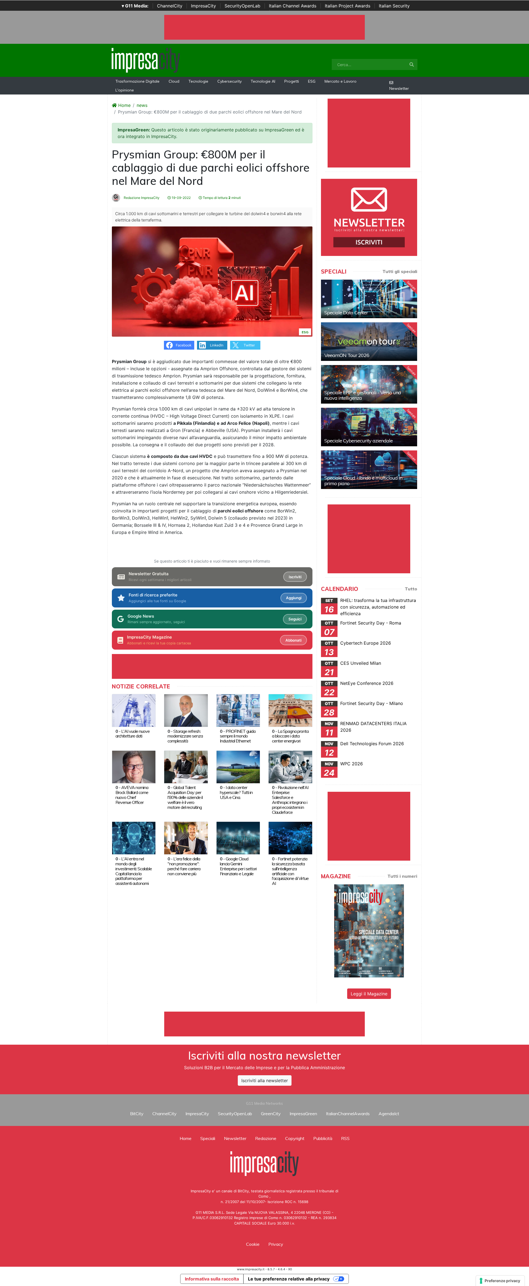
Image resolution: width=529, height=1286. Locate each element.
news (142, 105)
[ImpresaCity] (146, 60)
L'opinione (124, 90)
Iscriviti (295, 577)
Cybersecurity (229, 81)
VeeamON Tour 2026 (346, 355)
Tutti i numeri (402, 876)
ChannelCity (169, 6)
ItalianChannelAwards (348, 1113)
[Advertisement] (264, 1024)
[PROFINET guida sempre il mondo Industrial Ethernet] (238, 710)
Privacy (275, 1244)
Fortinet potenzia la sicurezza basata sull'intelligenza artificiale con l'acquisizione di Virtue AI (290, 871)
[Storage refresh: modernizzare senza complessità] (185, 710)
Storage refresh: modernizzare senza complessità (185, 736)
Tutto (411, 588)
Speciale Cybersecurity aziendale (358, 440)
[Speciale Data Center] (369, 299)
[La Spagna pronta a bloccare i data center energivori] (290, 710)
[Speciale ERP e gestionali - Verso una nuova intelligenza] (369, 384)
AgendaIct (389, 1113)
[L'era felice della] (185, 838)
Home (124, 105)
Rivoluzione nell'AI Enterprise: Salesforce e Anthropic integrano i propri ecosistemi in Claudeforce (290, 800)
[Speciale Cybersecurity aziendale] (369, 427)
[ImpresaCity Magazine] (369, 930)
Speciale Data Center (346, 312)
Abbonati (293, 640)
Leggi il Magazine (369, 993)
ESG (311, 81)
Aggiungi (293, 598)
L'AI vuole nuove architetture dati (132, 733)
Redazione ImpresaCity (141, 198)
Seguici (294, 619)
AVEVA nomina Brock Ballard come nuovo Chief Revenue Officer (131, 795)
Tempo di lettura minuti (221, 198)
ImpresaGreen (303, 1113)
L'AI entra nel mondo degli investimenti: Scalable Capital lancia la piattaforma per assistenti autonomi (133, 871)
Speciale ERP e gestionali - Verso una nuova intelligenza (362, 395)
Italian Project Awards (347, 6)
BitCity (137, 1113)
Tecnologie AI (263, 81)
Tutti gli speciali (399, 271)
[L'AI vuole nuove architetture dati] (133, 710)
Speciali (207, 1138)
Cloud (174, 81)
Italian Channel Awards (292, 6)
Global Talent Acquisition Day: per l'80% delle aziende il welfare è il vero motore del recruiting (185, 797)
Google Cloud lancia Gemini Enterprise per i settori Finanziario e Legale (238, 866)
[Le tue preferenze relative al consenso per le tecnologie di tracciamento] (500, 1281)
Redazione (265, 1138)
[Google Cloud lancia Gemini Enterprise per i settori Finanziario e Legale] (238, 838)
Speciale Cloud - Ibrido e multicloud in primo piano (363, 481)
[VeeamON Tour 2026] (369, 341)
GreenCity (271, 1113)
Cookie (253, 1244)
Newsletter (399, 88)
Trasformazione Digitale (137, 81)
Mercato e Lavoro (341, 81)
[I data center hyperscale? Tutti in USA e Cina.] (238, 766)
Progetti (291, 81)
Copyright (294, 1138)
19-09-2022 (181, 198)
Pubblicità (322, 1138)
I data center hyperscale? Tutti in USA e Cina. (236, 792)
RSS (345, 1138)
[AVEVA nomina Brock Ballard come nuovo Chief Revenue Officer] (133, 766)
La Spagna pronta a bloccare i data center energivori (290, 736)
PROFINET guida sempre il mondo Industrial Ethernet (237, 736)
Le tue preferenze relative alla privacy (289, 1279)
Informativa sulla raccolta (212, 1279)
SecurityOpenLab (242, 6)
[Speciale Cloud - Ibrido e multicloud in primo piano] (369, 469)
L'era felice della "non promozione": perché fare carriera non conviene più (184, 866)
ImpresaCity (203, 6)
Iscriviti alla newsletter (264, 1080)
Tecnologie (198, 81)
